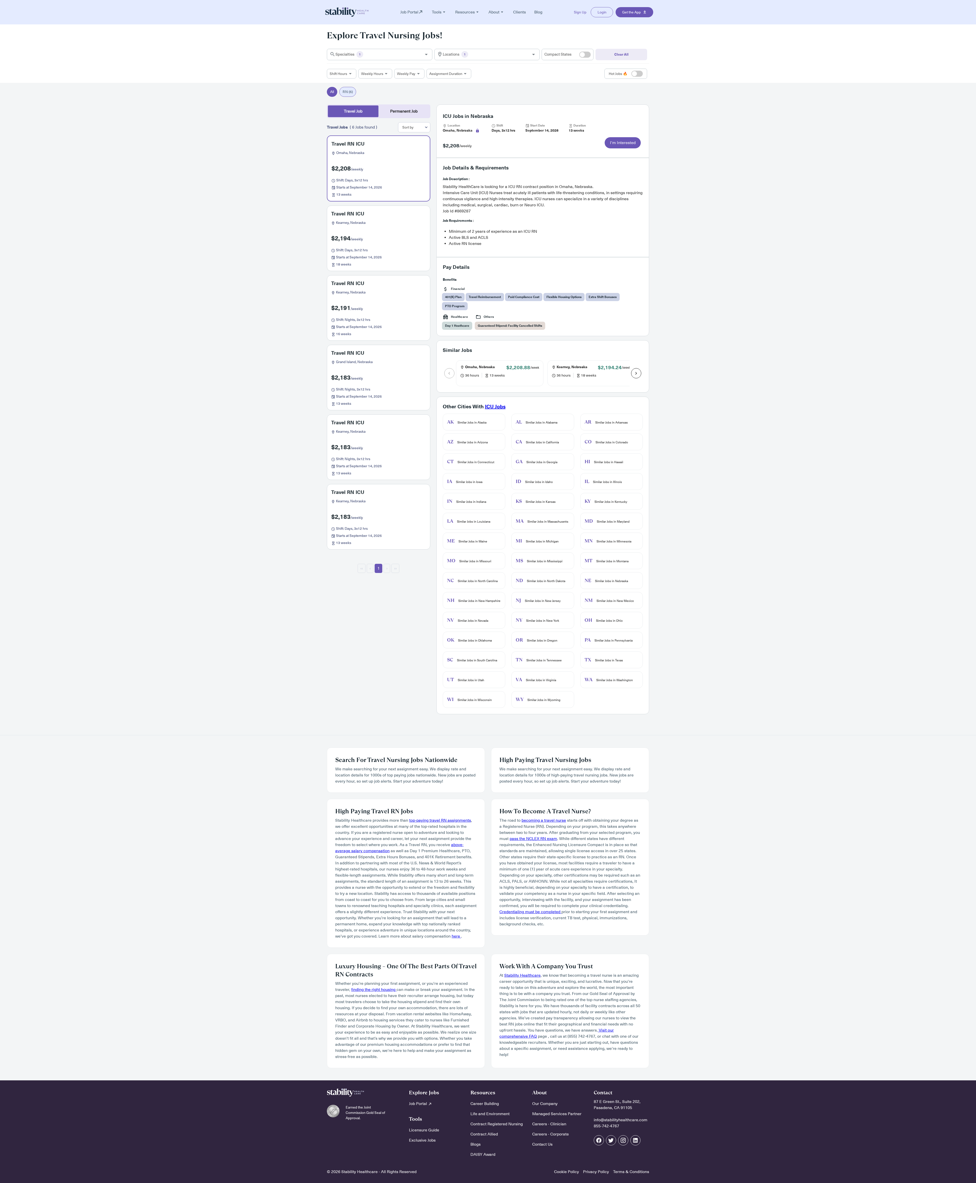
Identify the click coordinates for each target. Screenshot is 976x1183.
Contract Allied (484, 1134)
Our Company (545, 1103)
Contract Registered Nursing (496, 1124)
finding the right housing (373, 989)
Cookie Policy (566, 1171)
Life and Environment (490, 1113)
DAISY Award (482, 1154)
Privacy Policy (596, 1171)
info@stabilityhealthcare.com (620, 1120)
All (332, 91)
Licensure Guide (424, 1130)
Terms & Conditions (631, 1171)
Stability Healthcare (522, 975)
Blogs (475, 1144)
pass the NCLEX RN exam (533, 838)
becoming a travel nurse (544, 820)
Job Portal (418, 1103)
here (456, 936)
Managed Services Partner (557, 1113)
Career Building (484, 1103)
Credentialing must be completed (530, 911)
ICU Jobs (495, 406)
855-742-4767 (606, 1126)
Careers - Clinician (549, 1124)
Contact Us (542, 1144)
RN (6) (348, 91)
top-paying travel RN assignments (440, 820)
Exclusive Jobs (422, 1140)
